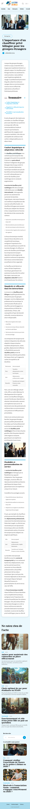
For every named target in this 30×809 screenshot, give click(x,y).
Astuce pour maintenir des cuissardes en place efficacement (15, 656)
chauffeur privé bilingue (13, 153)
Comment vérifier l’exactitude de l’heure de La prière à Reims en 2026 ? (14, 763)
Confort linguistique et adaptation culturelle (12, 103)
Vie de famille (5, 716)
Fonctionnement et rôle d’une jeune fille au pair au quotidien (15, 720)
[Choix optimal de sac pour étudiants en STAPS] (15, 676)
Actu (4, 758)
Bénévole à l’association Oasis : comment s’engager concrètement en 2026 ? (15, 788)
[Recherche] (23, 3)
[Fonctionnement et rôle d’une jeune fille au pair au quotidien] (15, 706)
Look (3, 652)
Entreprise (7, 36)
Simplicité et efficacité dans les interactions (15, 108)
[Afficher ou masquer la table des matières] (23, 98)
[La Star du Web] (11, 3)
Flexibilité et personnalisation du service (15, 112)
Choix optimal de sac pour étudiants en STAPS (14, 689)
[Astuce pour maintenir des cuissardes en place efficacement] (15, 642)
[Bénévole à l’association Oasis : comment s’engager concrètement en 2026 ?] (15, 775)
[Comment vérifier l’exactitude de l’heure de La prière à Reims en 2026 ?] (15, 750)
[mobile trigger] (3, 3)
